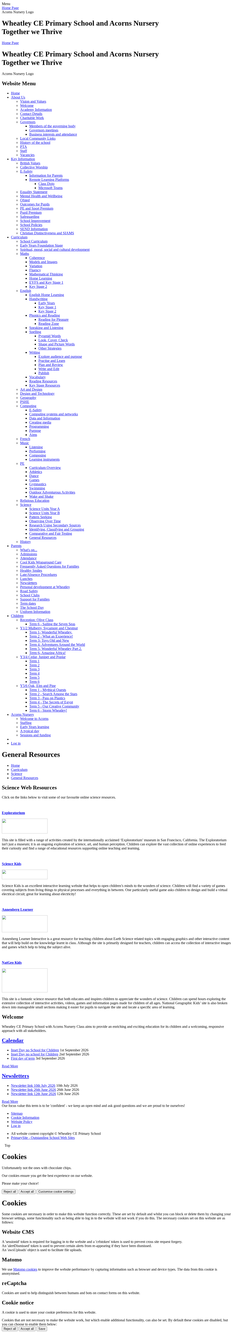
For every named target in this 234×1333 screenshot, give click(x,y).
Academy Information (36, 110)
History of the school (35, 142)
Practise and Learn (51, 361)
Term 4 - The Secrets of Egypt (51, 702)
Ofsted (25, 200)
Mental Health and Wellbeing (41, 196)
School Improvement (35, 221)
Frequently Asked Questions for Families (49, 566)
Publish (43, 373)
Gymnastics (37, 484)
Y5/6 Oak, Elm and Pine (38, 686)
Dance (34, 476)
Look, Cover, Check (53, 340)
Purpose (35, 431)
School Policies (31, 225)
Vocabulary (37, 377)
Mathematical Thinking (46, 274)
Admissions (28, 554)
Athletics (35, 472)
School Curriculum (34, 241)
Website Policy (21, 1122)
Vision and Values (33, 101)
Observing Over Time (45, 521)
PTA (23, 147)
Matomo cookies (25, 1269)
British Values (30, 163)
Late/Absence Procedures (38, 575)
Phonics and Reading (44, 315)
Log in (16, 743)
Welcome (27, 105)
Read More (10, 1066)
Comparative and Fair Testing (50, 533)
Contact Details (31, 114)
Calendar (13, 1040)
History (25, 542)
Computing (28, 406)
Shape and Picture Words (56, 344)
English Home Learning (46, 295)
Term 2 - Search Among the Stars (53, 694)
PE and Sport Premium (36, 208)
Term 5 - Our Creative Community (54, 706)
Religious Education (34, 500)
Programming (39, 426)
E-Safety (26, 171)
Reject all (10, 1191)
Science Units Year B (44, 513)
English (25, 291)
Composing (37, 455)
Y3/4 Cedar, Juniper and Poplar (43, 657)
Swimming (37, 488)
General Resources (42, 538)
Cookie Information (25, 1117)
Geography (28, 398)
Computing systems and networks (53, 414)
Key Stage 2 (38, 287)
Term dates (28, 603)
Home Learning (40, 278)
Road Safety (29, 591)
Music (24, 443)
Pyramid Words (49, 336)
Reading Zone (48, 324)
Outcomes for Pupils (35, 204)
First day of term (23, 1058)
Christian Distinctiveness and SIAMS (47, 233)
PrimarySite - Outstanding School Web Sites (43, 1138)
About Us (18, 97)
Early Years (46, 303)
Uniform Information (35, 612)
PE (22, 463)
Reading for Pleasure (53, 319)
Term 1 (34, 661)
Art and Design (31, 389)
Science (25, 505)
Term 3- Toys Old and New (49, 640)
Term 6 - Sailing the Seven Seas (52, 624)
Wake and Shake (41, 496)
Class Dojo (46, 184)
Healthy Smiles (31, 570)
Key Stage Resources (44, 385)
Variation (35, 266)
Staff (23, 151)
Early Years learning (34, 727)
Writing (34, 352)
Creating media (40, 422)
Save (41, 1328)
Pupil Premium (31, 212)
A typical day (29, 731)
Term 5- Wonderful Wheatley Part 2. (55, 649)
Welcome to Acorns (34, 719)
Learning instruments (44, 459)
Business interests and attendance (53, 134)
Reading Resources (43, 381)
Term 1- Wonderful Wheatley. (50, 632)
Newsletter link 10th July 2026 (33, 1085)
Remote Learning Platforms (49, 180)
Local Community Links (38, 138)
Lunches (26, 579)
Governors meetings (43, 130)
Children (17, 616)
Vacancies (27, 155)
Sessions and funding (35, 735)
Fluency (35, 270)
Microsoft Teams (50, 188)
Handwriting (38, 299)
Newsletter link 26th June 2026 (33, 1090)
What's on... (28, 550)
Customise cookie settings (56, 1191)
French (25, 439)
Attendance (28, 558)
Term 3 (34, 669)
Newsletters (28, 583)
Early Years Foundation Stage (41, 245)
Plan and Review (50, 365)
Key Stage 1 (47, 307)
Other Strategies (49, 348)
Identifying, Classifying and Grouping (56, 529)
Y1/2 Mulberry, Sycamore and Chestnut (49, 628)
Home (15, 93)
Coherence (37, 258)
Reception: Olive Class (36, 620)
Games (34, 480)
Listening (36, 447)
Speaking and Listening (46, 328)
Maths (24, 254)
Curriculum (19, 237)
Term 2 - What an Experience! (51, 636)
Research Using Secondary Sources (55, 525)
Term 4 (34, 673)
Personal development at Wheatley (45, 587)
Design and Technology (37, 393)
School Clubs (30, 595)
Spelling (35, 332)
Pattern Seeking (40, 517)
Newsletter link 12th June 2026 (33, 1094)
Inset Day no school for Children (34, 1054)
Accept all (27, 1191)
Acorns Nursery (22, 714)
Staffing (26, 723)
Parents (16, 546)
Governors (27, 122)
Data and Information (44, 418)
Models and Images (43, 262)
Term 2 (34, 665)
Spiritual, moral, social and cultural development (55, 249)
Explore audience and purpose (60, 356)
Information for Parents (46, 175)
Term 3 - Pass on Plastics (47, 698)
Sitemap (17, 1113)
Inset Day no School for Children (35, 1050)
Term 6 (34, 682)
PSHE (24, 402)
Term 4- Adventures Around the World (57, 644)
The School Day (32, 607)
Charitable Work (32, 118)
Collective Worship (34, 167)
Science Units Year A (44, 509)
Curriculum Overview (45, 468)
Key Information (23, 159)
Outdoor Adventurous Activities (52, 492)
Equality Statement (33, 192)
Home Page (10, 8)
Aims (33, 435)
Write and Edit (48, 369)
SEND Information (34, 229)
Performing (37, 451)
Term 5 (34, 677)
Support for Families (35, 599)
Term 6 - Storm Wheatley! (48, 710)
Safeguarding (29, 217)
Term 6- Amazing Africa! (47, 653)
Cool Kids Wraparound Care (40, 562)
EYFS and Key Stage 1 (46, 282)
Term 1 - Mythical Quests (47, 690)
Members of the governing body (52, 126)
